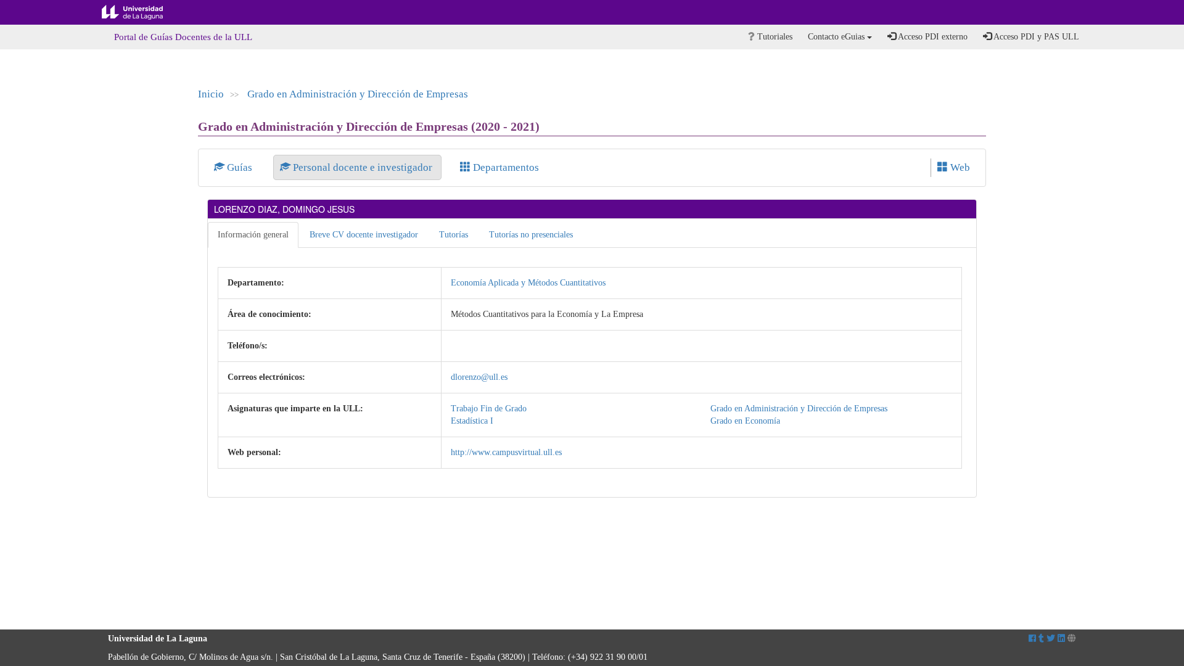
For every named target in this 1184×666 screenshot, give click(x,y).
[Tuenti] (1041, 638)
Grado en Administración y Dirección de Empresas (357, 94)
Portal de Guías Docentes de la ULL (183, 37)
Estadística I (472, 421)
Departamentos (505, 167)
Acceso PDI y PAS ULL (1035, 36)
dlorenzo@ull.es (479, 377)
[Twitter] (1050, 638)
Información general (253, 234)
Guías (239, 167)
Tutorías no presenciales (531, 234)
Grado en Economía (745, 421)
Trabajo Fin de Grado (489, 408)
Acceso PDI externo (932, 36)
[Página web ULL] (1071, 638)
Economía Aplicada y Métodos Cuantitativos (528, 282)
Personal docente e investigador (362, 167)
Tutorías (453, 234)
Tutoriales (773, 36)
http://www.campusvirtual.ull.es (506, 452)
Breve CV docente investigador (364, 234)
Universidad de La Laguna (142, 12)
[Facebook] (1032, 638)
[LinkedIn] (1061, 638)
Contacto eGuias (837, 36)
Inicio (211, 94)
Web (959, 167)
